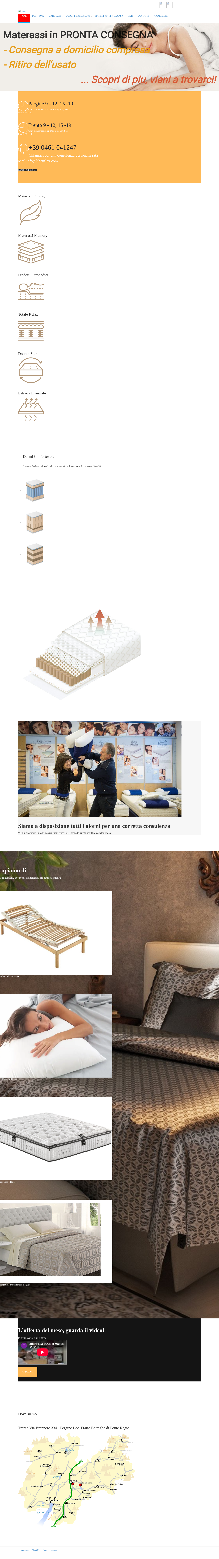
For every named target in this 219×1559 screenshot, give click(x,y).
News (45, 1550)
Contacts (54, 1550)
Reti (130, 16)
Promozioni (161, 16)
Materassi (55, 16)
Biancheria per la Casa (109, 16)
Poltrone (38, 16)
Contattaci (27, 170)
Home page (24, 1550)
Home (24, 16)
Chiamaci (27, 1372)
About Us (35, 1550)
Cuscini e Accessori (78, 16)
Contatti (143, 16)
